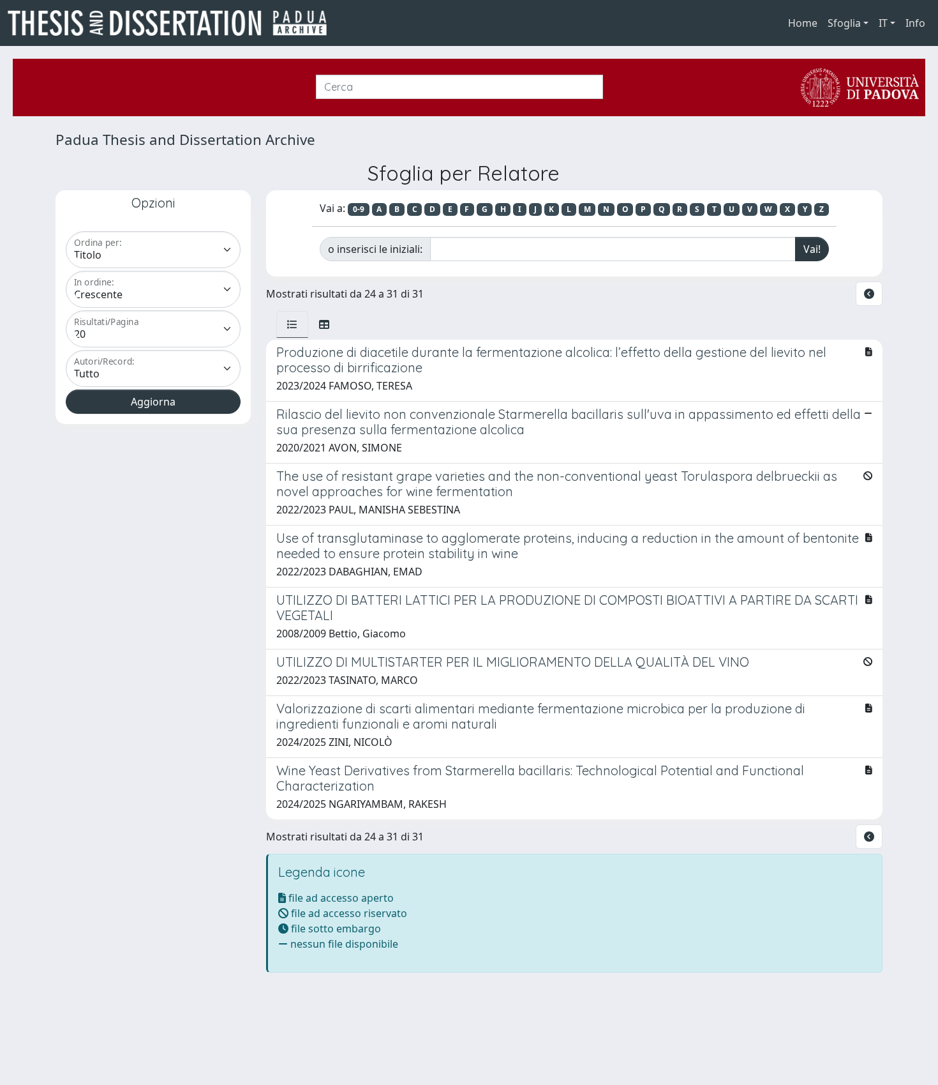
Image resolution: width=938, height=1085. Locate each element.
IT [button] (883, 23)
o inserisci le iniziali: (375, 249)
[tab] (292, 324)
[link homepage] (172, 23)
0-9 (358, 209)
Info (915, 23)
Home (802, 23)
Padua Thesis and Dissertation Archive (185, 139)
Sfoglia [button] (844, 23)
